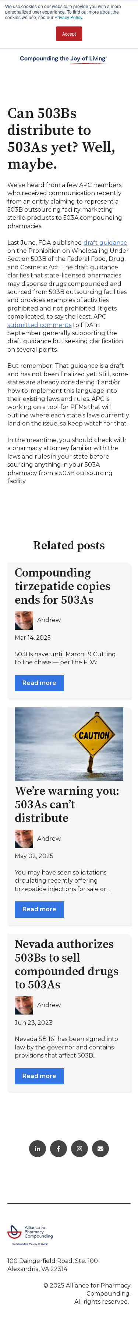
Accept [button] (69, 33)
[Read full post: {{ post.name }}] (69, 744)
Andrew (49, 620)
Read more (39, 682)
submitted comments (39, 325)
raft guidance (107, 242)
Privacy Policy (68, 17)
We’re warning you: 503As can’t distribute (67, 805)
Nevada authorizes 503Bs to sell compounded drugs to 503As (66, 964)
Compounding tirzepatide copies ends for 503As (62, 587)
